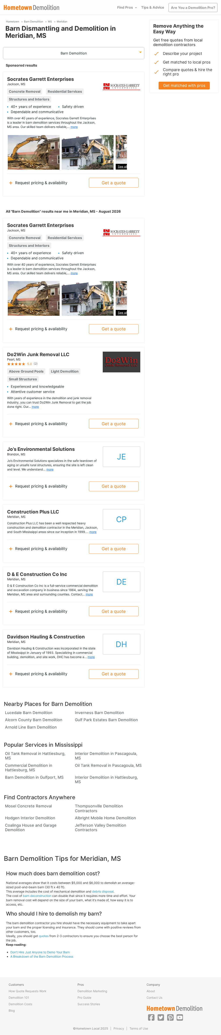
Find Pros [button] (125, 7)
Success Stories (88, 1004)
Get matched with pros (184, 85)
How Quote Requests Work (27, 991)
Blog (12, 1010)
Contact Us (154, 997)
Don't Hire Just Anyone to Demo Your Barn (40, 952)
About (151, 991)
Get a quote (114, 182)
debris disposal (103, 891)
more (74, 127)
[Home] (31, 7)
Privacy (119, 1028)
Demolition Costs (20, 1004)
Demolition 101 (19, 997)
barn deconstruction (37, 896)
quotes (44, 936)
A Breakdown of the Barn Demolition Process (41, 956)
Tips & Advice (152, 7)
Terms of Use (138, 1028)
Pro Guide (84, 997)
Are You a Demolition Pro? (193, 7)
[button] (151, 1017)
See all (122, 166)
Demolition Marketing (92, 991)
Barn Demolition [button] (74, 53)
